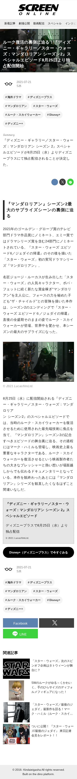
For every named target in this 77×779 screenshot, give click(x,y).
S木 (19, 86)
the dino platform (43, 774)
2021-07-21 (24, 82)
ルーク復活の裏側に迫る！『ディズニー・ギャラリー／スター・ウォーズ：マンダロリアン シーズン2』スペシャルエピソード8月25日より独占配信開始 (37, 54)
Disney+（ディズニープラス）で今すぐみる (38, 552)
